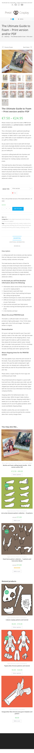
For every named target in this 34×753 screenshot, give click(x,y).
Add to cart (18, 208)
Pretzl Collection (26, 219)
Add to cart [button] (17, 520)
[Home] (2, 36)
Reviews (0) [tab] (17, 246)
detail (7, 225)
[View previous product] (3, 47)
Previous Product (9, 47)
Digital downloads (16, 219)
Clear (15, 193)
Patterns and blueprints (21, 511)
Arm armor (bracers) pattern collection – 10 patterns (17, 513)
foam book (25, 225)
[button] (30, 52)
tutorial (27, 227)
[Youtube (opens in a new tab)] (21, 5)
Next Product (26, 47)
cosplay (20, 223)
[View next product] (31, 47)
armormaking (8, 223)
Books (9, 219)
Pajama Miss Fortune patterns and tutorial (17, 666)
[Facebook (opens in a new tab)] (15, 5)
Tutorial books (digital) (7, 221)
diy (15, 225)
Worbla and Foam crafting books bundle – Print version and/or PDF (17, 466)
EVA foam (19, 225)
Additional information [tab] (17, 242)
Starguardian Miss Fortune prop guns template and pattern (17, 712)
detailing (12, 225)
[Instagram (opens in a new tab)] (18, 5)
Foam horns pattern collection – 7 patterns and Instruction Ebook (17, 560)
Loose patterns (21, 709)
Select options (17, 474)
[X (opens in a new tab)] (12, 5)
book (16, 223)
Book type (6, 189)
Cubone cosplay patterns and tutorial (17, 620)
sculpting (22, 227)
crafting (4, 225)
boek (13, 223)
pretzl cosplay (15, 227)
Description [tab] (17, 238)
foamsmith (9, 227)
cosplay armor (26, 223)
